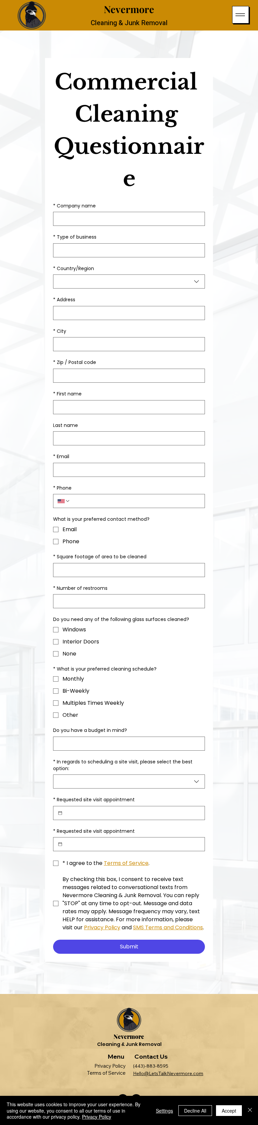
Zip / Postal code (74, 362)
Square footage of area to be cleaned (99, 557)
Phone (62, 488)
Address (64, 300)
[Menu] (240, 14)
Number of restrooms (80, 588)
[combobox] (129, 281)
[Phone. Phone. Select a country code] (63, 501)
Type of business (74, 237)
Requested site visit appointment (94, 800)
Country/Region (73, 268)
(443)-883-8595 (148, 1066)
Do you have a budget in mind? (90, 730)
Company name (74, 206)
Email (61, 456)
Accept (229, 1110)
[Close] (250, 1110)
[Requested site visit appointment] (60, 813)
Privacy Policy (112, 1066)
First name (67, 394)
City (59, 331)
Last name (65, 425)
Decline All (195, 1110)
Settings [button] (164, 1110)
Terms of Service (108, 1073)
